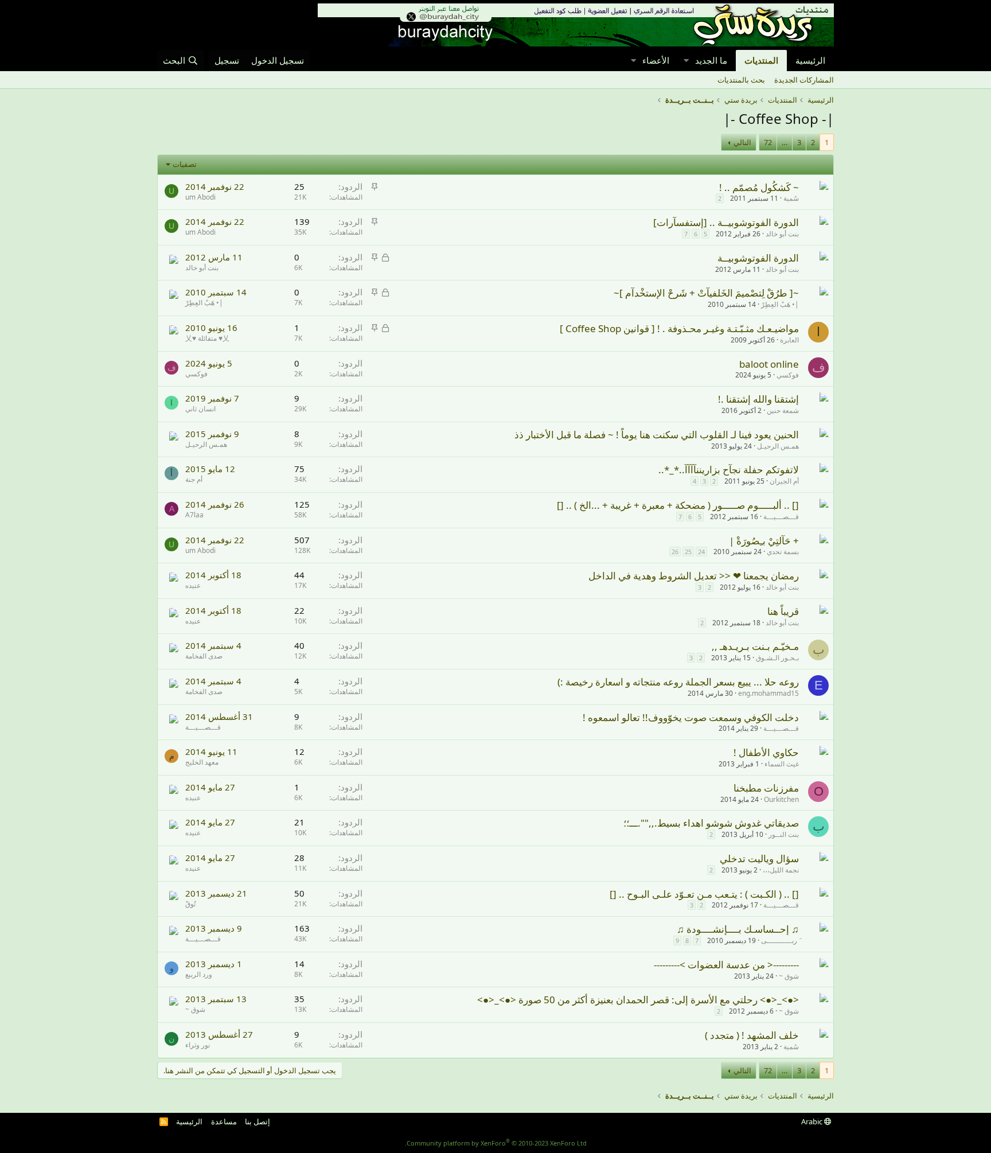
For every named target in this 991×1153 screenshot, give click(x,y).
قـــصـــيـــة (781, 516)
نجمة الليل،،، (781, 870)
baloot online (769, 364)
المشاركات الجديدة (804, 80)
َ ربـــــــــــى (780, 940)
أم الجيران (784, 481)
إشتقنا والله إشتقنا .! (758, 399)
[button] (686, 60)
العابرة (789, 340)
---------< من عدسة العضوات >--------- (726, 964)
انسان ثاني (200, 409)
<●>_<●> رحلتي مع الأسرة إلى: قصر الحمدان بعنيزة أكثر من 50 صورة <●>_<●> (638, 999)
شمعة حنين (783, 410)
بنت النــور (783, 834)
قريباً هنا (783, 611)
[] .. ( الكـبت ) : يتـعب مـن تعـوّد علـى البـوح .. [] (704, 894)
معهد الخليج (202, 762)
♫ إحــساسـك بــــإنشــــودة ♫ (738, 929)
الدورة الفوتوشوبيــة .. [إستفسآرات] (726, 222)
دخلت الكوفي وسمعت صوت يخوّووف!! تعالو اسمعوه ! (691, 717)
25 (688, 551)
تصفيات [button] (185, 164)
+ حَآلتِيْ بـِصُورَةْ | (764, 540)
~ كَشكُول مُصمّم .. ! (759, 187)
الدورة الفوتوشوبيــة (758, 257)
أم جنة (193, 479)
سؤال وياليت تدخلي (759, 858)
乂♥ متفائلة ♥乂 (207, 338)
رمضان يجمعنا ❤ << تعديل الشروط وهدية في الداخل (693, 575)
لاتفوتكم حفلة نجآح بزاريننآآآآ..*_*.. (728, 469)
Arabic (812, 1121)
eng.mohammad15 (768, 693)
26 (675, 551)
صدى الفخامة (204, 656)
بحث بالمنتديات (741, 80)
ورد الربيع (198, 974)
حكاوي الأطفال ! (766, 752)
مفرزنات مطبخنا (766, 787)
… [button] (784, 142)
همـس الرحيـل (778, 446)
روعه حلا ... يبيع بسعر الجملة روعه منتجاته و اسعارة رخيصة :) (678, 681)
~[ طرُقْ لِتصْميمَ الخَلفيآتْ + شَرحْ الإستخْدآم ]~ (706, 292)
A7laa (194, 515)
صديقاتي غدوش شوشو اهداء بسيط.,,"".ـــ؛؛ (711, 822)
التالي (742, 142)
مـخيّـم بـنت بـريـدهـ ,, (755, 646)
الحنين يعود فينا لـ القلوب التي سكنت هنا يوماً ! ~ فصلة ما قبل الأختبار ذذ (656, 434)
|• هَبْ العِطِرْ (780, 304)
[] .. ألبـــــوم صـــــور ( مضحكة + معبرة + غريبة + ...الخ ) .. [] (678, 505)
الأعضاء (655, 60)
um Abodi (200, 197)
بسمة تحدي (783, 551)
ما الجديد (711, 60)
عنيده (193, 585)
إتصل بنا (257, 1121)
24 (701, 551)
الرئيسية (810, 60)
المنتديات (761, 60)
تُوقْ (190, 904)
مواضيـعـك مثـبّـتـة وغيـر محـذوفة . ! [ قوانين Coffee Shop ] (679, 328)
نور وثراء (197, 1045)
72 (768, 142)
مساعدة (224, 1121)
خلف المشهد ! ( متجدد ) (752, 1035)
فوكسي (788, 375)
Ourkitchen (781, 799)
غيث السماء (781, 764)
